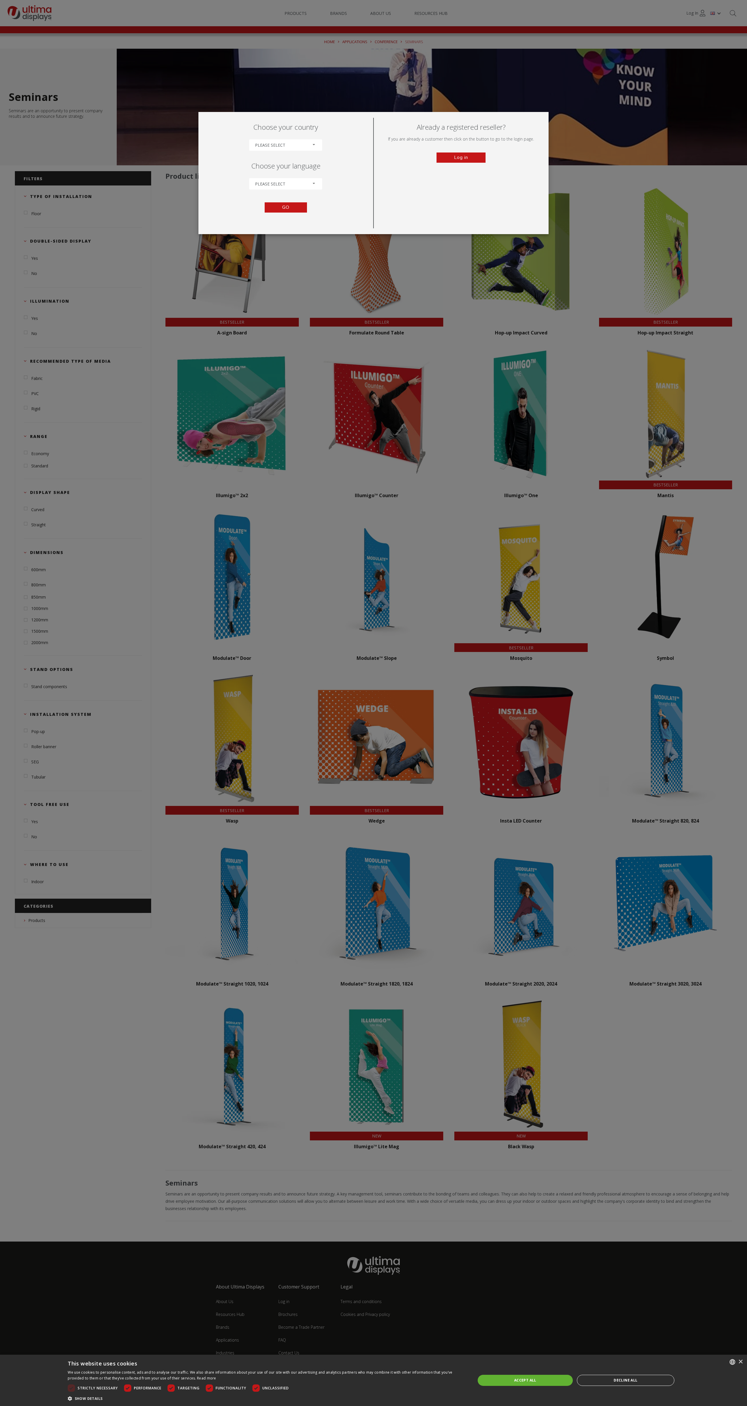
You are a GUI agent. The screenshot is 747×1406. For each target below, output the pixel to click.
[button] (265, 1398)
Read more (206, 1378)
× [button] (740, 1362)
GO (285, 207)
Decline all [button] (625, 1380)
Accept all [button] (525, 1380)
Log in (461, 157)
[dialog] (373, 1380)
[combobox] (285, 145)
